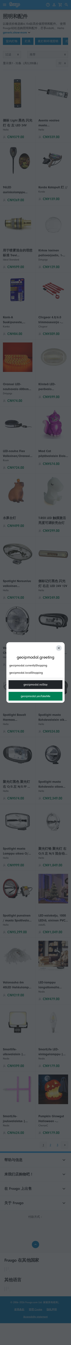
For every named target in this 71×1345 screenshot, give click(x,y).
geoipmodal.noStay (35, 684)
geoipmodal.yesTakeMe (35, 696)
